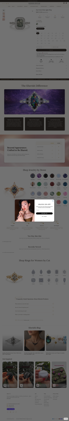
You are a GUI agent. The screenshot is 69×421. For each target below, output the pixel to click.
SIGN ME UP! (44, 213)
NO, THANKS (44, 216)
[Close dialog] (53, 200)
